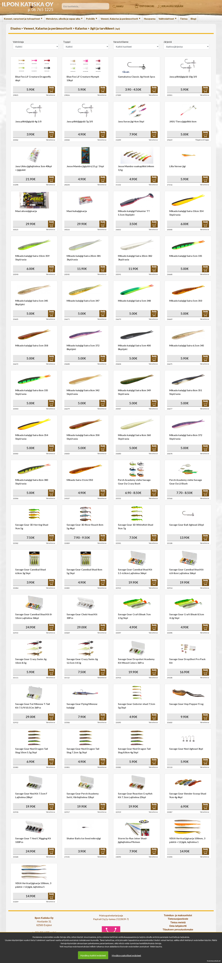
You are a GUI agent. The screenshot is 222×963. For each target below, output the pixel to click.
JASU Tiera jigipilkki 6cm (182, 121)
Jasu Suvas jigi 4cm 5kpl (131, 121)
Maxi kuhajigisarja (77, 211)
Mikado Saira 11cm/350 (80, 479)
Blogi (193, 18)
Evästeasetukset (213, 961)
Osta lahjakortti (178, 926)
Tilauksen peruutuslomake (178, 929)
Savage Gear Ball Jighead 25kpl (186, 524)
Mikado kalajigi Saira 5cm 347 (83, 300)
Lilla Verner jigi (177, 166)
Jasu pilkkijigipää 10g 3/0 (183, 76)
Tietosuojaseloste (178, 919)
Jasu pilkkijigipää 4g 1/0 (28, 121)
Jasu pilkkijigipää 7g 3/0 (80, 121)
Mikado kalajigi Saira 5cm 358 (31, 345)
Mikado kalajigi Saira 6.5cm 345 (186, 345)
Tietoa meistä (178, 922)
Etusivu (16, 28)
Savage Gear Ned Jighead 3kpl (186, 748)
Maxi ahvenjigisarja (26, 211)
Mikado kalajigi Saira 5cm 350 (185, 300)
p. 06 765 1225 (40, 9)
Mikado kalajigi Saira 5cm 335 (185, 255)
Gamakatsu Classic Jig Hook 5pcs (136, 76)
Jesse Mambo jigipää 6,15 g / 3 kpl (85, 166)
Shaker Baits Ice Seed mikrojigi (84, 838)
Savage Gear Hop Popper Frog (186, 703)
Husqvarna (149, 18)
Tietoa (183, 18)
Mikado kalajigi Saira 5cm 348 (134, 300)
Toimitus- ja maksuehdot (178, 915)
